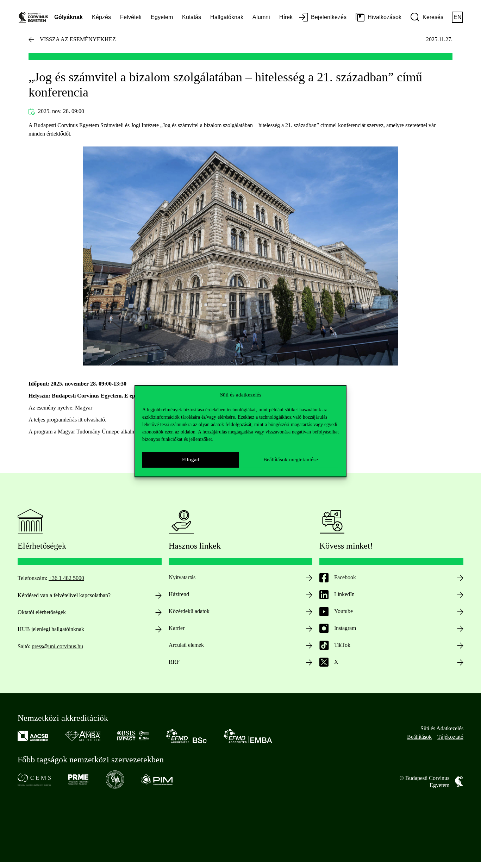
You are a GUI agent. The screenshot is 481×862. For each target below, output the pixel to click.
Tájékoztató (450, 737)
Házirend (179, 594)
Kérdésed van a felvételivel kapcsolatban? (64, 595)
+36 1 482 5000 (66, 578)
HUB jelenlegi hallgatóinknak (51, 629)
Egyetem (162, 17)
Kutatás (191, 17)
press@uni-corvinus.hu (57, 646)
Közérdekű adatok (189, 611)
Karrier (177, 628)
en (458, 17)
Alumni (261, 17)
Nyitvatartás (182, 577)
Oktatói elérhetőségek (42, 612)
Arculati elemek (186, 645)
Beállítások (419, 737)
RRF (174, 662)
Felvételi (131, 17)
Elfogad (190, 459)
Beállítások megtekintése (290, 459)
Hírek (286, 17)
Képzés (101, 17)
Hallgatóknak (226, 17)
